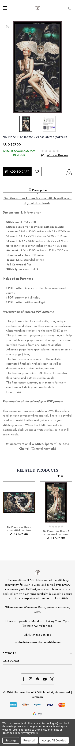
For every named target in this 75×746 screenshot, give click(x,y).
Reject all (29, 740)
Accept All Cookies (54, 740)
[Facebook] (23, 679)
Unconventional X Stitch (29, 692)
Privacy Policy (30, 732)
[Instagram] (30, 679)
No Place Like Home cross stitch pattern (19, 529)
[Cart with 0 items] (70, 7)
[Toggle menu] (5, 8)
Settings (10, 740)
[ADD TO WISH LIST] (37, 171)
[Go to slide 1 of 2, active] (58, 476)
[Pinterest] (37, 679)
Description (39, 190)
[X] (52, 679)
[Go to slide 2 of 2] (62, 476)
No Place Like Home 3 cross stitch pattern (56, 533)
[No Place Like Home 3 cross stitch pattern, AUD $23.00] (56, 502)
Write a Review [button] (57, 155)
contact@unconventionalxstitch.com (38, 642)
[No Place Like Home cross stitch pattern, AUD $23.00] (19, 502)
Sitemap (37, 697)
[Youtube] (45, 679)
